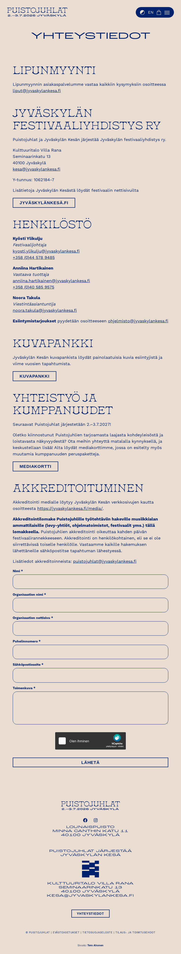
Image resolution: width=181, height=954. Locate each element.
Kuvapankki (34, 376)
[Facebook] (85, 820)
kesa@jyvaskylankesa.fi (36, 169)
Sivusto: (90, 945)
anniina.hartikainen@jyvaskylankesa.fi (51, 281)
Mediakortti (35, 466)
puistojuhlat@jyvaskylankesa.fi (104, 561)
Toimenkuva (24, 688)
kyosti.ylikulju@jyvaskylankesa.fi (46, 251)
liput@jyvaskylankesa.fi (37, 91)
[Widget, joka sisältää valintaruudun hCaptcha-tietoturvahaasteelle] (90, 741)
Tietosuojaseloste (97, 932)
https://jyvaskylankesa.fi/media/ (70, 508)
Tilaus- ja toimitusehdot (135, 932)
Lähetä (90, 762)
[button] (167, 12)
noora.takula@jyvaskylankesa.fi (45, 310)
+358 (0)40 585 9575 (33, 287)
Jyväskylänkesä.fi (44, 202)
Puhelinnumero (27, 641)
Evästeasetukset (66, 932)
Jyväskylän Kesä (90, 855)
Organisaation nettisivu (33, 618)
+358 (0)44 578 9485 (34, 257)
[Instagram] (95, 820)
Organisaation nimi (29, 595)
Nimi (18, 571)
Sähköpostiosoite (28, 665)
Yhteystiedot (90, 913)
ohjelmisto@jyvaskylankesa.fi (138, 321)
